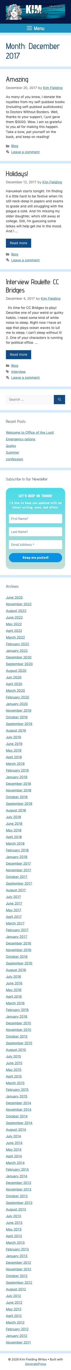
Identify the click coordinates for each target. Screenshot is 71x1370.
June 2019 (14, 744)
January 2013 (16, 1256)
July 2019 (13, 737)
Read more (18, 243)
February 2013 (17, 1249)
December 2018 (18, 784)
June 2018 (14, 824)
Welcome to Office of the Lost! (30, 432)
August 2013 (16, 1209)
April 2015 (14, 1076)
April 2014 (14, 1156)
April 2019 (14, 757)
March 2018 (15, 844)
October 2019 (17, 717)
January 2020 (17, 704)
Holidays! (17, 173)
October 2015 (16, 1036)
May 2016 (13, 990)
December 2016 (18, 943)
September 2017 (19, 883)
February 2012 (17, 1329)
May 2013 (13, 1229)
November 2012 (18, 1269)
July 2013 (13, 1216)
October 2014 (17, 1116)
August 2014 (16, 1130)
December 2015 (18, 1023)
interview (18, 372)
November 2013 (18, 1189)
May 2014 (13, 1149)
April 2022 (14, 631)
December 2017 (18, 863)
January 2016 (16, 1016)
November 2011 (18, 1342)
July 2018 (13, 817)
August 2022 (16, 611)
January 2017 (16, 937)
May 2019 (13, 750)
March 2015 (15, 1083)
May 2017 (13, 910)
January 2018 (16, 857)
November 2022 (19, 604)
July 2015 (13, 1056)
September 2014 (19, 1123)
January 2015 (16, 1096)
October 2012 (16, 1276)
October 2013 (17, 1196)
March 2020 (15, 691)
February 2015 (17, 1090)
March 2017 (15, 923)
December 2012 (18, 1263)
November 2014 (18, 1110)
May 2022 (14, 624)
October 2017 (16, 877)
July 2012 (13, 1296)
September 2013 (19, 1203)
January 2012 (16, 1336)
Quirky (11, 446)
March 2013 (15, 1243)
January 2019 (16, 777)
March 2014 (15, 1163)
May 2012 (13, 1309)
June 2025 (14, 597)
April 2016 (14, 996)
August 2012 (16, 1289)
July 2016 (13, 977)
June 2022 (14, 617)
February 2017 (17, 930)
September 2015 (19, 1043)
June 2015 (14, 1063)
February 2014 (17, 1169)
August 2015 (16, 1050)
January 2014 (16, 1176)
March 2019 (15, 764)
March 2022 (15, 637)
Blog (14, 146)
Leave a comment (25, 152)
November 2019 (18, 710)
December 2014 (18, 1103)
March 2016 (15, 1003)
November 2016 (18, 950)
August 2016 (16, 970)
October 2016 (17, 957)
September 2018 (19, 804)
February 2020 (17, 697)
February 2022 (17, 644)
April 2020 (14, 684)
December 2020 (19, 657)
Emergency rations (20, 439)
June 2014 (14, 1143)
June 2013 (14, 1223)
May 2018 (13, 830)
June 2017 (14, 903)
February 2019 (17, 770)
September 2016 (19, 963)
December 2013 (18, 1183)
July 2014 (13, 1136)
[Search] (59, 399)
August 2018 (16, 810)
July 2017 (13, 897)
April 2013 (14, 1236)
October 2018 (16, 797)
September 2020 (19, 664)
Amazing (17, 79)
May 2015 (13, 1070)
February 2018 (17, 850)
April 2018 (14, 837)
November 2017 (18, 870)
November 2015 (18, 1030)
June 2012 (14, 1302)
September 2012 (19, 1283)
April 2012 (14, 1316)
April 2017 (14, 917)
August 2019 (16, 730)
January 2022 (17, 651)
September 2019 (19, 724)
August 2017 (16, 890)
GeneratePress (35, 1364)
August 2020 (16, 671)
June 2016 (14, 983)
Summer (12, 452)
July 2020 (13, 677)
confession (14, 459)
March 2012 (15, 1322)
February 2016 (17, 1010)
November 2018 (18, 790)
